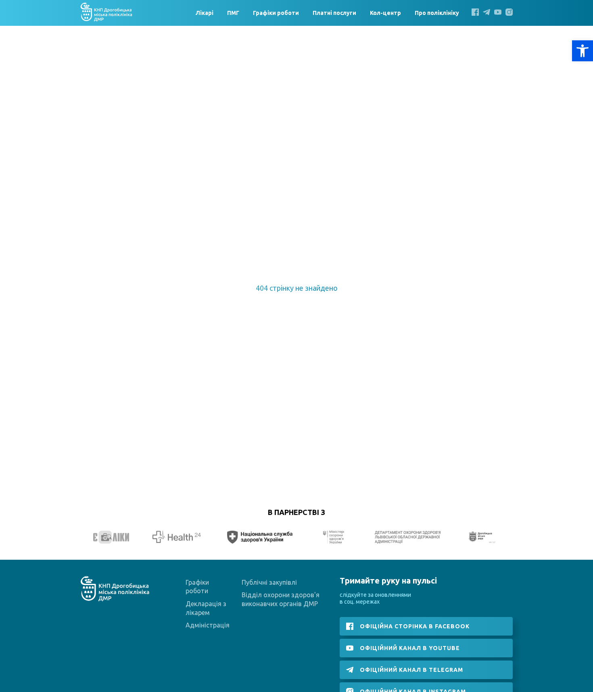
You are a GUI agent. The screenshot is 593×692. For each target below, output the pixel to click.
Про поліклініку (438, 13)
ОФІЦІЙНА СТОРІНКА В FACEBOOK (415, 626)
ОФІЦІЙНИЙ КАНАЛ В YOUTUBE (410, 648)
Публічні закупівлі (269, 582)
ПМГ (233, 13)
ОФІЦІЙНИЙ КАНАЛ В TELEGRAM (411, 670)
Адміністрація (208, 625)
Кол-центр (385, 13)
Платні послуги (334, 13)
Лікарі (204, 13)
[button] (582, 50)
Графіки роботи (276, 13)
